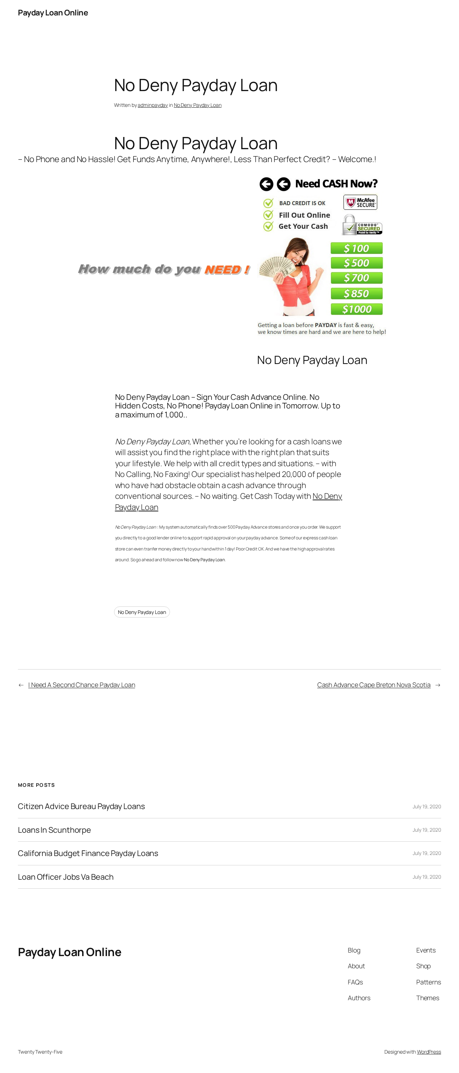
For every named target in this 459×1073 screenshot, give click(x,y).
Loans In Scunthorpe (54, 830)
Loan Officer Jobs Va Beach (65, 877)
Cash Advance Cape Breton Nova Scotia (374, 684)
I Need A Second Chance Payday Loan (81, 684)
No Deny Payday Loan (198, 104)
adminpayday (153, 104)
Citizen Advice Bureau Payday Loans (81, 806)
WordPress (429, 1051)
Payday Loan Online (53, 12)
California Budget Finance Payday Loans (88, 853)
